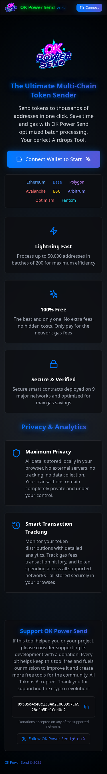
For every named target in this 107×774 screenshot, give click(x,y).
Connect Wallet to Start (53, 159)
